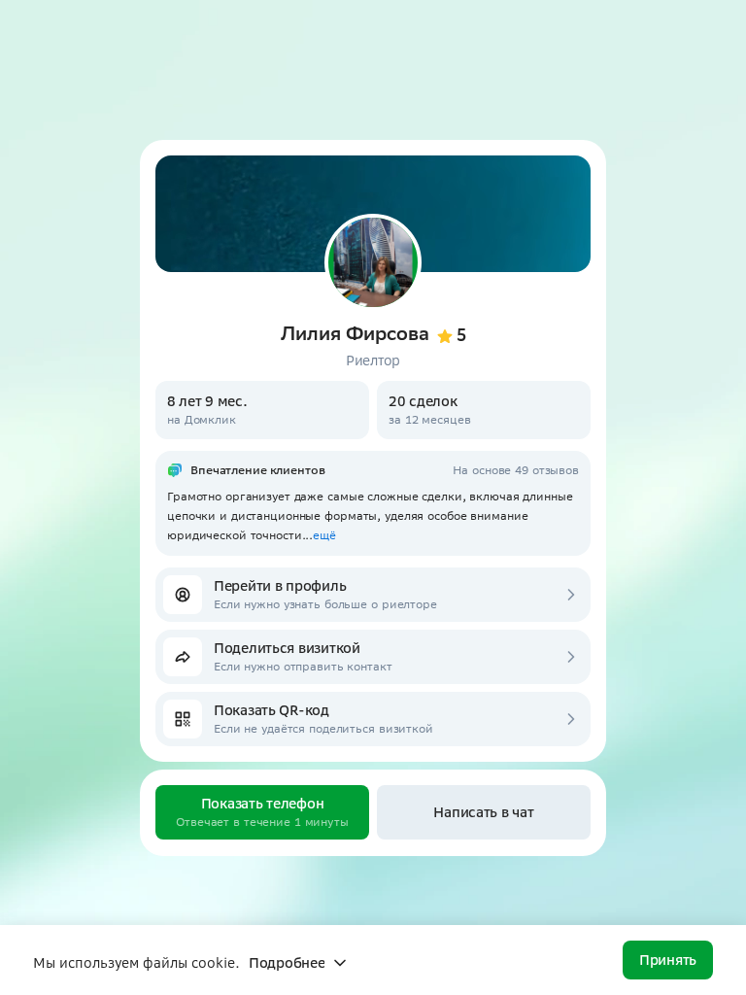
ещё (324, 535)
